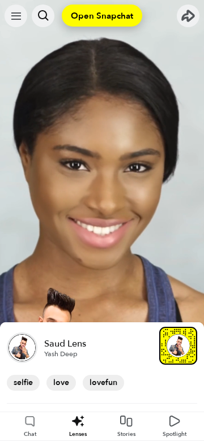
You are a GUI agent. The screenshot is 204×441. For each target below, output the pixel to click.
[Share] (188, 16)
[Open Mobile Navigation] (16, 16)
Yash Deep (61, 353)
